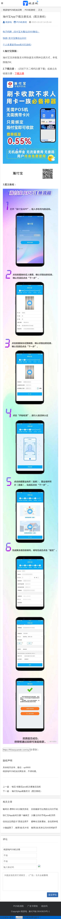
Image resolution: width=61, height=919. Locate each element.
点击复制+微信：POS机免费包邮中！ (20, 917)
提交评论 (52, 895)
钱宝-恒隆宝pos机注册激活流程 (26, 787)
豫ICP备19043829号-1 (39, 911)
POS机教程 (30, 10)
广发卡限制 (32, 906)
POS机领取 (18, 906)
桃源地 (8, 22)
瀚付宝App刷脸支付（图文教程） (27, 791)
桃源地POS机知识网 (12, 10)
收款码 (44, 906)
